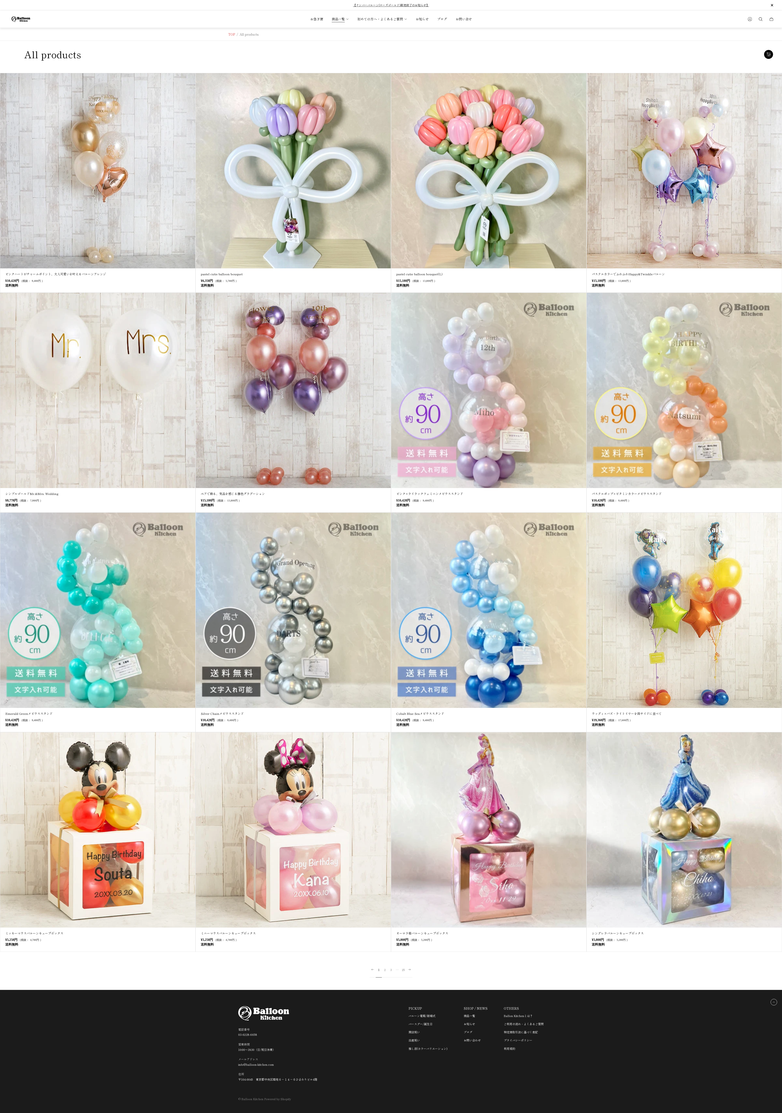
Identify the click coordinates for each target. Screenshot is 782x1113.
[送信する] (749, 19)
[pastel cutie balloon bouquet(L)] (488, 170)
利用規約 (509, 1049)
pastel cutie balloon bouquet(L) (419, 274)
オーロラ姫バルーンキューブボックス (422, 933)
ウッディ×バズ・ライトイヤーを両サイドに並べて (627, 713)
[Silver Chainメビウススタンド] (293, 610)
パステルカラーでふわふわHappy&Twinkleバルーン (628, 274)
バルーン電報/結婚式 (422, 1016)
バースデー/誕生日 (421, 1024)
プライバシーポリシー (518, 1040)
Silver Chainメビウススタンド (222, 713)
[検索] (760, 19)
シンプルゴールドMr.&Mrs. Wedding (31, 493)
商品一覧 (469, 1016)
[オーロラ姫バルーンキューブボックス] (488, 830)
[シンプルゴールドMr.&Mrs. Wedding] (97, 390)
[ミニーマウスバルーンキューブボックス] (293, 830)
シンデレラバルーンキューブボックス (618, 933)
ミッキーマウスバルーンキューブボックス (34, 933)
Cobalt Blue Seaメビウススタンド (420, 713)
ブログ (468, 1032)
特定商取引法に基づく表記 (521, 1032)
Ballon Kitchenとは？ (518, 1016)
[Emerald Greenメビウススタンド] (97, 610)
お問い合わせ (472, 1040)
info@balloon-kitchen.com (256, 1065)
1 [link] (379, 970)
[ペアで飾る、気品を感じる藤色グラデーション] (293, 390)
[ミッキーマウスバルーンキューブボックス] (97, 830)
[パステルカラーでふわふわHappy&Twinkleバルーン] (684, 170)
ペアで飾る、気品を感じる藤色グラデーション (233, 493)
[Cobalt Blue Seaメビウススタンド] (488, 610)
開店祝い (414, 1032)
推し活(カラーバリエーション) (428, 1049)
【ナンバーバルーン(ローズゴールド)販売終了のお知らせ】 (391, 5)
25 (403, 970)
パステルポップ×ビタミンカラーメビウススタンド (627, 493)
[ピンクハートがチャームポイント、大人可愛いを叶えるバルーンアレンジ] (97, 170)
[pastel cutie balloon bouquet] (293, 170)
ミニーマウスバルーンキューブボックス (228, 933)
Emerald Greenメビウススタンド (29, 713)
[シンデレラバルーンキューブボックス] (684, 830)
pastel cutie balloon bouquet (222, 274)
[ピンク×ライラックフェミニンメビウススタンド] (488, 390)
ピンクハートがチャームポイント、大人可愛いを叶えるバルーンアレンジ (55, 274)
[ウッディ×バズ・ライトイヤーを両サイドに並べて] (684, 610)
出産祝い (414, 1040)
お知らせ (469, 1024)
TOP (231, 34)
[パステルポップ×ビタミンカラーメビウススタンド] (684, 390)
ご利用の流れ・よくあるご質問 (524, 1024)
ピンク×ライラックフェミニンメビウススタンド (429, 493)
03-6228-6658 (247, 1035)
